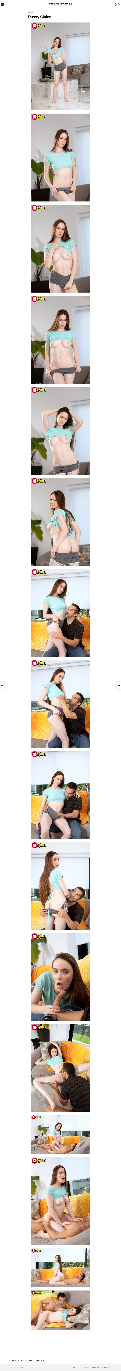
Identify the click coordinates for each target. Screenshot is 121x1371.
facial (23, 1361)
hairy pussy (31, 1361)
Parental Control (106, 1367)
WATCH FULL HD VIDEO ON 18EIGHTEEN (60, 1338)
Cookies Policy (95, 1367)
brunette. (15, 1361)
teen (38, 1361)
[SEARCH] (119, 4)
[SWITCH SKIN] (116, 4)
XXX (43, 1361)
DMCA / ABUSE (73, 1367)
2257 (80, 1367)
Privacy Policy (86, 1367)
